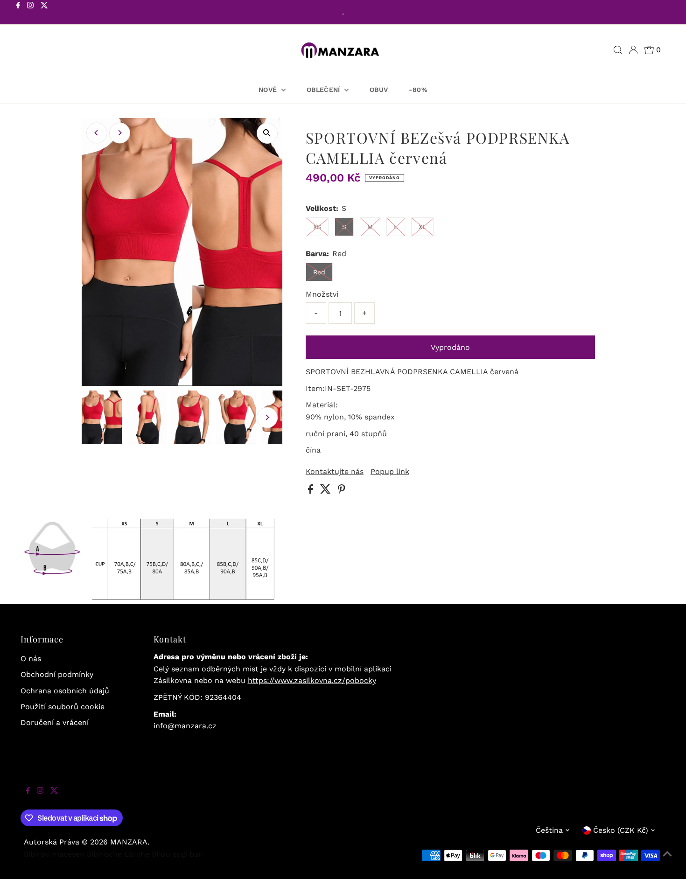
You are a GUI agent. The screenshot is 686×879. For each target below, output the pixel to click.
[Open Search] (618, 50)
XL (422, 226)
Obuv (379, 89)
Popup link (390, 471)
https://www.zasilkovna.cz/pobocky (312, 680)
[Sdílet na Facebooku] (311, 491)
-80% (418, 89)
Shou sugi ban (177, 854)
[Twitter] (44, 13)
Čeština (549, 830)
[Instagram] (30, 13)
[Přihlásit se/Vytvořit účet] (633, 50)
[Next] (119, 132)
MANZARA (128, 841)
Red (319, 272)
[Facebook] (18, 13)
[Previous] (96, 132)
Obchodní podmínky (57, 674)
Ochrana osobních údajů (65, 690)
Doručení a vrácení (55, 722)
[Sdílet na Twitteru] (326, 491)
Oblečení (324, 89)
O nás (31, 658)
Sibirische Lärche (118, 854)
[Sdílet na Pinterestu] (341, 491)
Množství (322, 294)
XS (317, 226)
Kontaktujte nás (335, 471)
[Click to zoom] (267, 133)
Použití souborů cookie (63, 706)
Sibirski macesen (54, 854)
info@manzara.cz (185, 725)
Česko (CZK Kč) (620, 830)
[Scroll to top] (667, 860)
